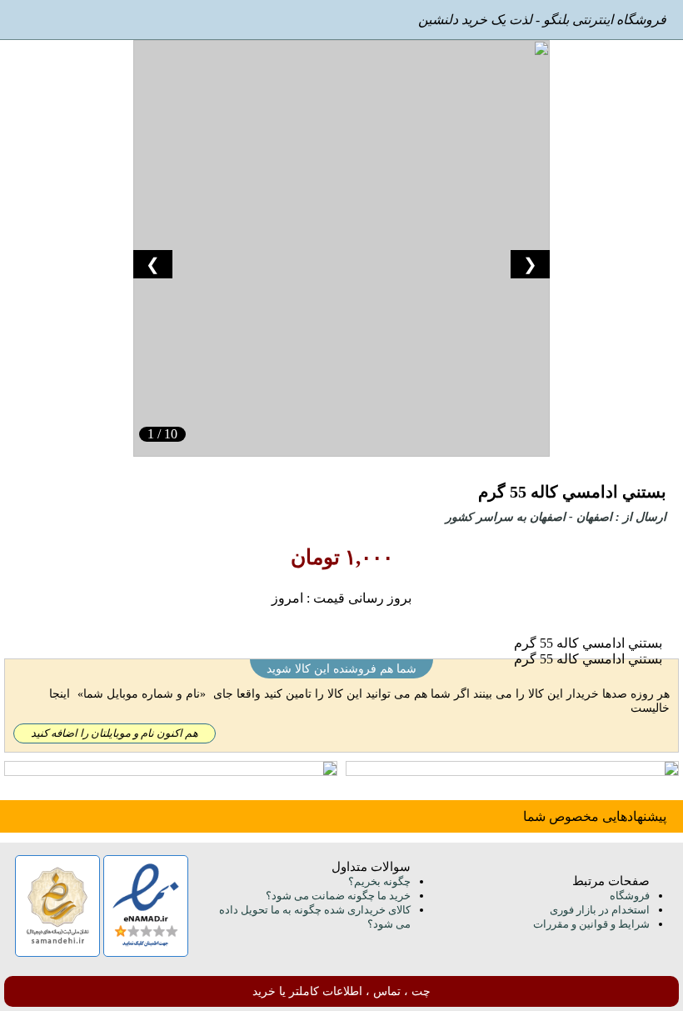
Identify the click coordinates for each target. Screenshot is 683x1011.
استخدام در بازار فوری (600, 909)
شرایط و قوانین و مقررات (591, 924)
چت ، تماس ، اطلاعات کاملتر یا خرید (341, 991)
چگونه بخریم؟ (379, 881)
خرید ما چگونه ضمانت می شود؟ (338, 895)
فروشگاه (630, 895)
